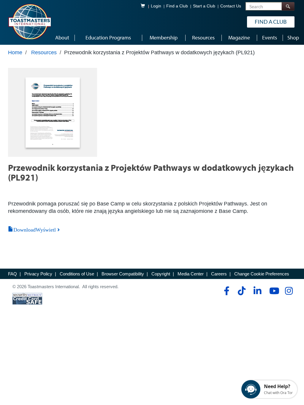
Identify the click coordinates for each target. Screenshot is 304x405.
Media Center (191, 273)
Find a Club (177, 6)
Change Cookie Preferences (261, 273)
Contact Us (230, 6)
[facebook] (225, 290)
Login (156, 6)
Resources (44, 52)
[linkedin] (257, 290)
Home (15, 52)
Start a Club (204, 6)
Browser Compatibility (123, 273)
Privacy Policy (38, 273)
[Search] (287, 6)
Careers (219, 273)
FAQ (12, 273)
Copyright (160, 273)
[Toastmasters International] (29, 21)
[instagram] (288, 290)
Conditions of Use (77, 273)
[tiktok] (241, 290)
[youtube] (273, 290)
